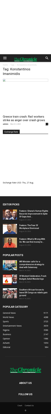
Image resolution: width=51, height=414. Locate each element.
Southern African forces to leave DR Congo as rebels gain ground (33, 293)
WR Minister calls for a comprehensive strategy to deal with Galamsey (31, 264)
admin (5, 124)
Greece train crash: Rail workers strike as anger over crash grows (24, 118)
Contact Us (29, 405)
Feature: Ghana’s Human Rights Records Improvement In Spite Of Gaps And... (33, 214)
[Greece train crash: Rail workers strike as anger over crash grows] (25, 96)
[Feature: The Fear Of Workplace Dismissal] (10, 229)
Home (5, 65)
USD (19, 182)
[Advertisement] (25, 27)
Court (20, 405)
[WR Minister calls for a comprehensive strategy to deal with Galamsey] (10, 265)
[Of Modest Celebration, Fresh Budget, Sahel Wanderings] (10, 280)
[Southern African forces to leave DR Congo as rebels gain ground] (10, 293)
